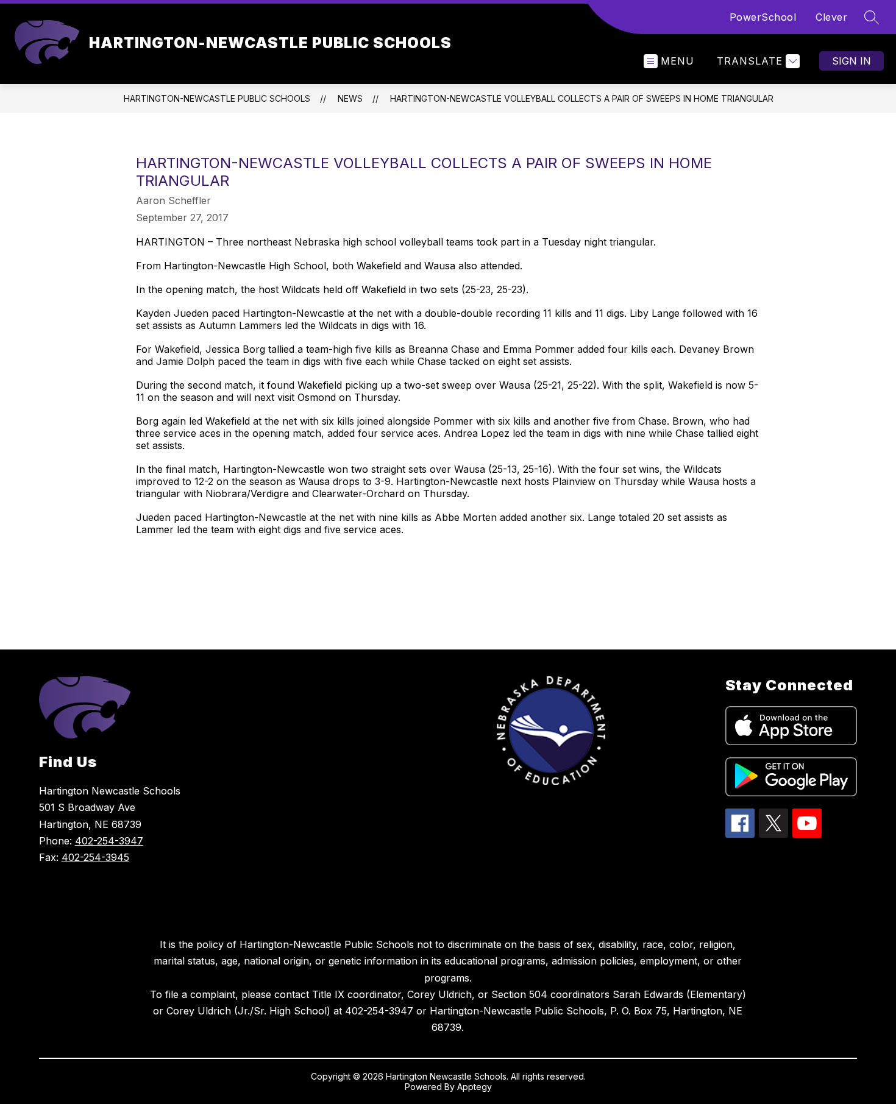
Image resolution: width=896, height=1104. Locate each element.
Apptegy (474, 1086)
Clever (831, 17)
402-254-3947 (109, 841)
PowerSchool (763, 17)
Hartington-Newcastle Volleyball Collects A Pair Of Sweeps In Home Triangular (581, 98)
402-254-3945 (95, 857)
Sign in (851, 61)
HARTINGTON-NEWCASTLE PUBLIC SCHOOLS (217, 98)
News (350, 98)
